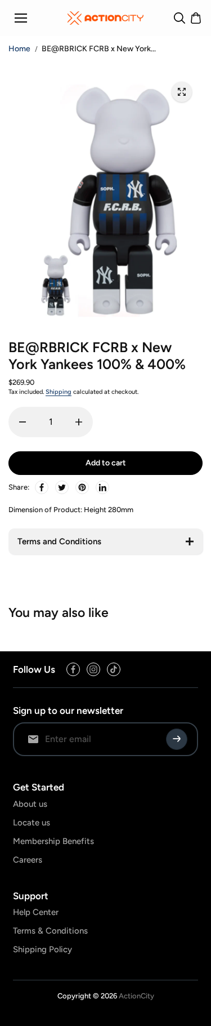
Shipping (58, 392)
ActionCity (136, 996)
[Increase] (79, 422)
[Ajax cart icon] (196, 18)
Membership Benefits (53, 841)
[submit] (176, 739)
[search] (179, 18)
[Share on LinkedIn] (102, 487)
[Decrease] (22, 422)
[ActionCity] (105, 18)
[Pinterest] (82, 487)
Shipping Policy (42, 949)
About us (30, 804)
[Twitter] (62, 487)
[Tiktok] (113, 669)
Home (19, 49)
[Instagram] (93, 669)
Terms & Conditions (50, 931)
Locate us (31, 823)
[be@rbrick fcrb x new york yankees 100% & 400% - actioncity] (181, 91)
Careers (27, 860)
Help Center (36, 912)
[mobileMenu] (20, 18)
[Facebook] (41, 487)
